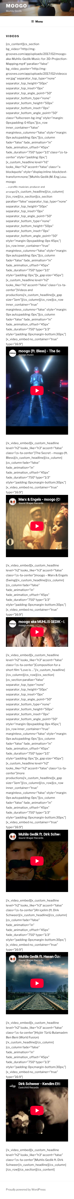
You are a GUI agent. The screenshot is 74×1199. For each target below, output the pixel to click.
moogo (16, 6)
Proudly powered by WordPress (26, 1189)
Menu (39, 21)
